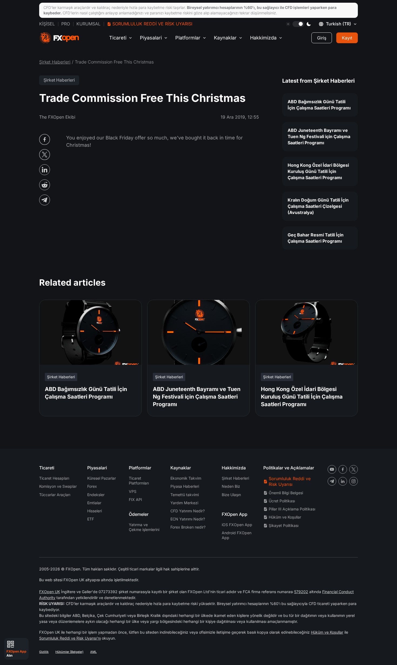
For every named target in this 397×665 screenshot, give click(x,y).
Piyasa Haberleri (184, 486)
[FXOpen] (59, 38)
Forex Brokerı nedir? (188, 527)
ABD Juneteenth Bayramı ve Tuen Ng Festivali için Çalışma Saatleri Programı (319, 136)
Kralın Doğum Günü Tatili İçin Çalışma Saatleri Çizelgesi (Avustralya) (318, 206)
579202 (301, 591)
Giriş (321, 38)
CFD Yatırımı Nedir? (187, 511)
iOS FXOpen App (237, 524)
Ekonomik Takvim (185, 478)
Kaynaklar (225, 38)
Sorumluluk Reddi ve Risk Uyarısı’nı (70, 638)
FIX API (135, 499)
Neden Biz (231, 486)
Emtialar (94, 502)
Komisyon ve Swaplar (58, 486)
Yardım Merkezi (184, 502)
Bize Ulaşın (231, 494)
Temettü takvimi (184, 494)
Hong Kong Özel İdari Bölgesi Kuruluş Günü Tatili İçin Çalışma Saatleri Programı (318, 171)
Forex (92, 486)
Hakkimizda (263, 38)
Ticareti (117, 38)
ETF (90, 519)
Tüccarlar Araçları (54, 494)
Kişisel (47, 23)
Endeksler (96, 494)
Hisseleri (94, 511)
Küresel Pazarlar (101, 478)
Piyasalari (151, 38)
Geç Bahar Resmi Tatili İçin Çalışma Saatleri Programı (316, 238)
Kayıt (347, 38)
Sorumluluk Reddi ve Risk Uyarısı (152, 23)
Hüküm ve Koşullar (285, 517)
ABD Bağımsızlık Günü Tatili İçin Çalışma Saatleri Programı (319, 105)
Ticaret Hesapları (54, 478)
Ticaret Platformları (139, 480)
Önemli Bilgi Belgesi (286, 492)
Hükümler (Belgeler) (69, 652)
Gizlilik (44, 652)
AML (93, 652)
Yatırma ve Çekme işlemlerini (144, 527)
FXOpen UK (49, 591)
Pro (65, 23)
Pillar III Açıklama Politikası (292, 509)
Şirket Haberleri (54, 62)
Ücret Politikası (282, 501)
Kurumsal (88, 23)
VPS (132, 491)
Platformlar (187, 38)
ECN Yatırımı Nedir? (187, 519)
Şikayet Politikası (283, 525)
